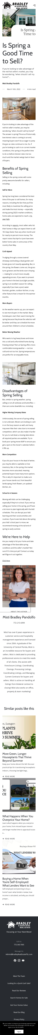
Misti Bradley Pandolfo (11, 83)
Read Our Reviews (19, 990)
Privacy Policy (19, 1019)
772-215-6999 (19, 623)
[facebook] (15, 960)
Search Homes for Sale (19, 998)
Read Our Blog (19, 1012)
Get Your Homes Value (19, 1005)
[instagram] (19, 960)
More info (27, 1027)
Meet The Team (19, 976)
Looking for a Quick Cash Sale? (19, 983)
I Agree (19, 1031)
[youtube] (23, 960)
